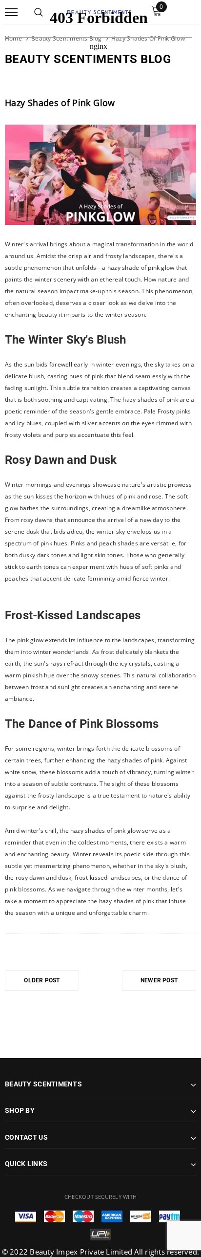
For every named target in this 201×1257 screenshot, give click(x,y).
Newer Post (159, 980)
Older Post (42, 980)
